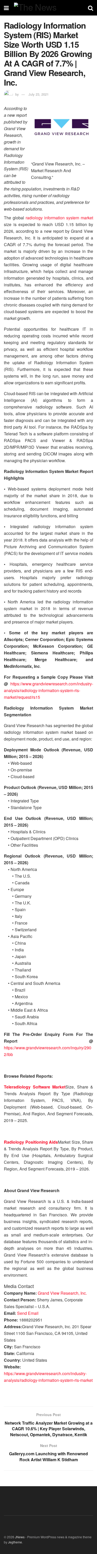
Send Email (28, 1313)
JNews (20, 1537)
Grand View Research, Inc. (62, 1293)
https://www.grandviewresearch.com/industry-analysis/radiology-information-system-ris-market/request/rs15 (48, 690)
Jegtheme (15, 1542)
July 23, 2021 (38, 94)
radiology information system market (59, 218)
